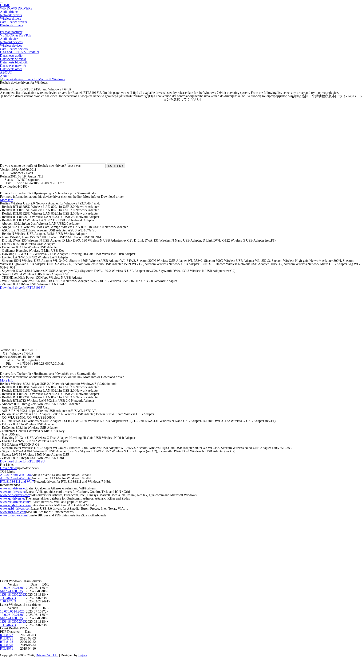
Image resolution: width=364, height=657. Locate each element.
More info (6, 200)
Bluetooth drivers (11, 25)
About (4, 76)
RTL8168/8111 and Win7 (17, 481)
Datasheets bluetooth (14, 62)
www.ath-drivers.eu (13, 488)
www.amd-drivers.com (15, 505)
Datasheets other (11, 69)
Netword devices (11, 42)
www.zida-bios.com (13, 515)
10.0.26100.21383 (12, 588)
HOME (5, 5)
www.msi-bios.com (13, 512)
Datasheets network (13, 65)
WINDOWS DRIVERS (16, 8)
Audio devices (9, 38)
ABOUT (6, 72)
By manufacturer (11, 32)
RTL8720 (6, 645)
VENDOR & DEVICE (15, 35)
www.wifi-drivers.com (15, 495)
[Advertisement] (126, 130)
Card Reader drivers (13, 22)
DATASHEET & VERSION (19, 52)
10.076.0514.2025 (12, 611)
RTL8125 (6, 642)
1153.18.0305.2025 (13, 594)
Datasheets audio (11, 55)
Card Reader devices (14, 49)
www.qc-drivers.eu (12, 498)
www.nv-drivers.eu (13, 491)
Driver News (8, 468)
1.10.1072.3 (8, 601)
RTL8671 (6, 648)
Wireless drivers (10, 18)
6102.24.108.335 (11, 591)
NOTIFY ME (115, 165)
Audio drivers (9, 11)
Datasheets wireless (13, 59)
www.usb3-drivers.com (15, 508)
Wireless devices (11, 45)
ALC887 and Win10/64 (16, 475)
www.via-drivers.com (14, 502)
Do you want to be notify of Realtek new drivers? (33, 165)
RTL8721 (6, 638)
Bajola (82, 655)
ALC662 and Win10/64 (16, 478)
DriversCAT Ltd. (47, 655)
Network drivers (11, 15)
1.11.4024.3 (8, 598)
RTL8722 (6, 635)
